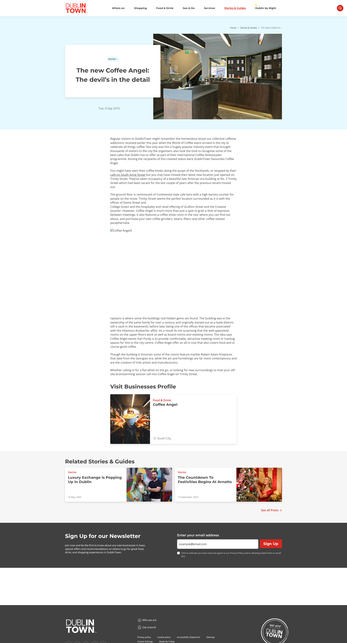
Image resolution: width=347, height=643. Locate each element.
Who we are (149, 620)
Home (233, 27)
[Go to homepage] (81, 626)
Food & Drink (165, 8)
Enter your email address (198, 535)
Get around (149, 627)
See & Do (189, 8)
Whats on (118, 8)
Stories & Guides (235, 8)
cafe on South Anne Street (127, 175)
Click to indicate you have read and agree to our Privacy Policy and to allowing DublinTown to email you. (231, 555)
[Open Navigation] (340, 8)
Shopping (140, 8)
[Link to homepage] (76, 8)
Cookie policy (164, 637)
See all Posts (269, 510)
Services (209, 8)
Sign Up (270, 544)
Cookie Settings (145, 641)
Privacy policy (144, 637)
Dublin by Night (265, 8)
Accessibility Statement (188, 637)
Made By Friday (167, 641)
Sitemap (210, 637)
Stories (112, 58)
